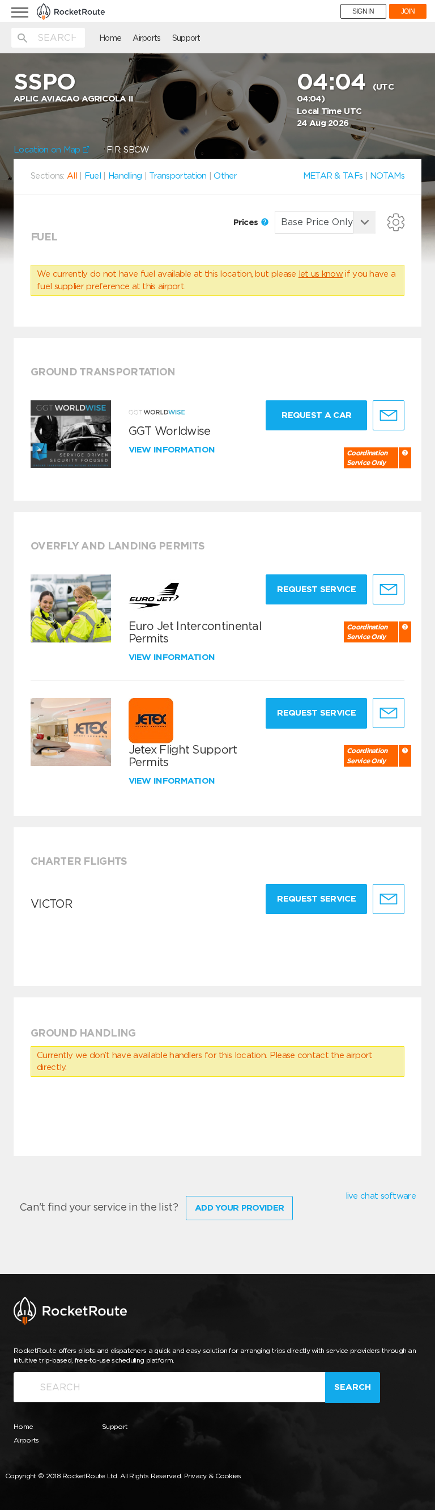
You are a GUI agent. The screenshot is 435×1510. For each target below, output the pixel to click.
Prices (247, 222)
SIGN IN (363, 11)
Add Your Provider (239, 1208)
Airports (146, 38)
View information (173, 450)
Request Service (316, 589)
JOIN (408, 11)
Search (352, 1387)
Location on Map (48, 150)
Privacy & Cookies (212, 1475)
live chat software (381, 1196)
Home (110, 38)
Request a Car (316, 415)
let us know (320, 274)
